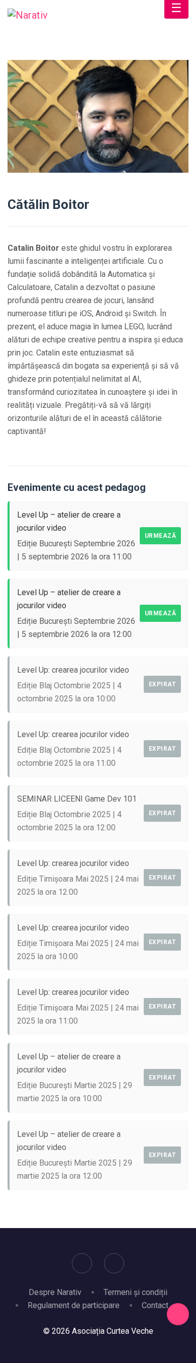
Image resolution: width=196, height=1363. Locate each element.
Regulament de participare (74, 1305)
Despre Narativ (55, 1292)
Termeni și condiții (135, 1292)
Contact (155, 1305)
